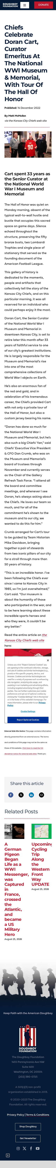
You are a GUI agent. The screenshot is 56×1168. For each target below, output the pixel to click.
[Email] (41, 795)
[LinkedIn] (31, 795)
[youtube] (37, 1148)
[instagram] (18, 1148)
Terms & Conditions (37, 1115)
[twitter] (24, 1148)
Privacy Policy (15, 1115)
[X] (21, 795)
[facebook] (31, 1148)
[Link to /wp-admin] (8, 1155)
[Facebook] (10, 795)
